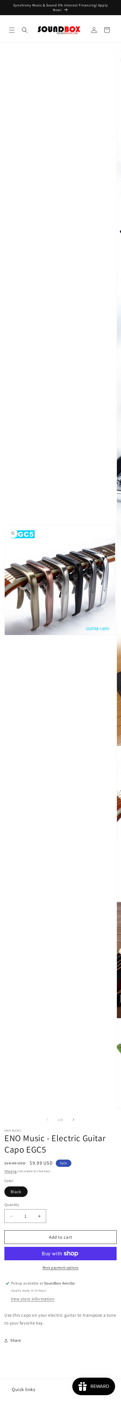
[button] (11, 30)
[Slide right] (73, 1119)
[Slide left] (47, 1119)
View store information (32, 1298)
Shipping (10, 1171)
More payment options (61, 1267)
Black (16, 1191)
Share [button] (15, 1340)
